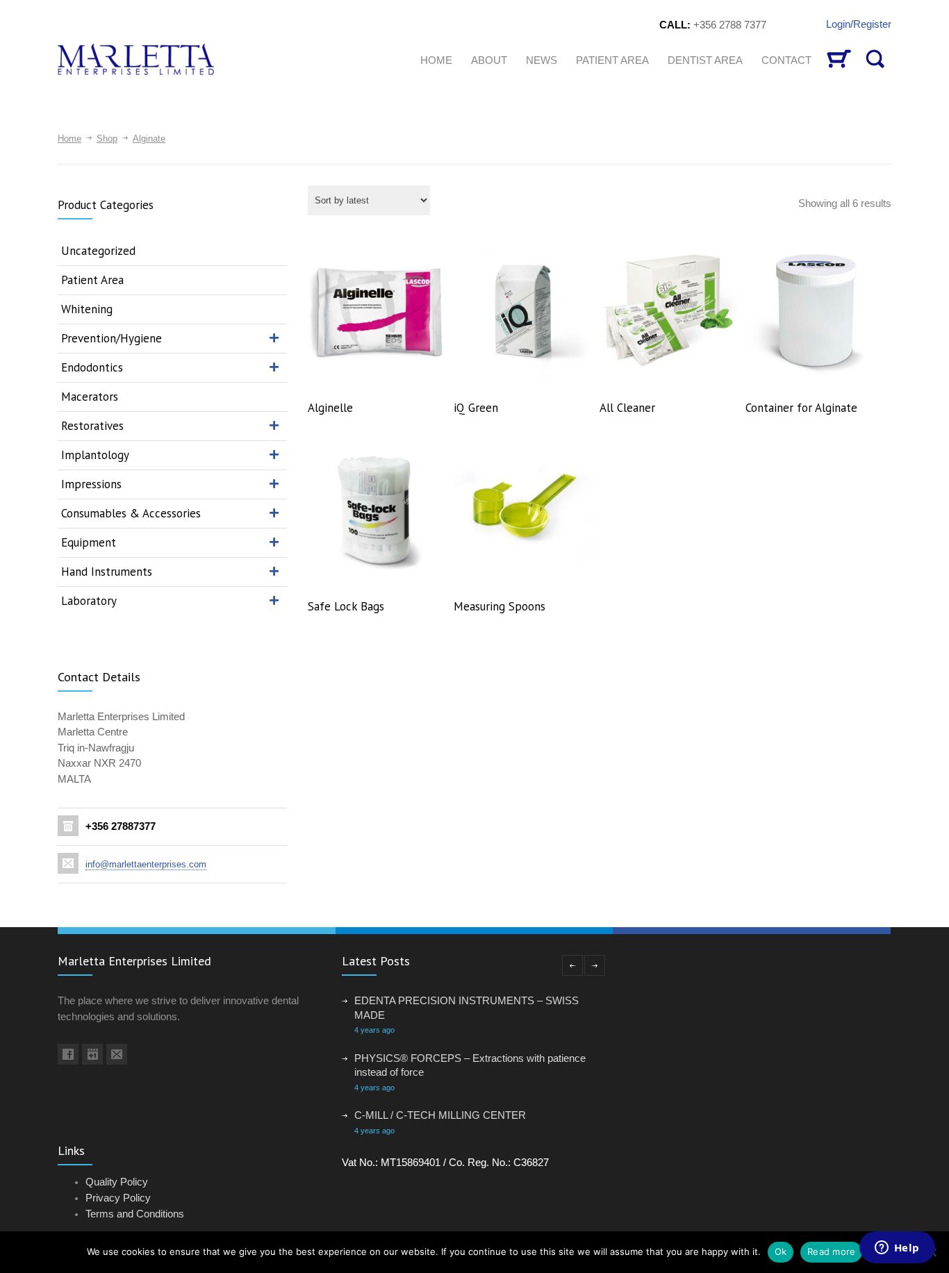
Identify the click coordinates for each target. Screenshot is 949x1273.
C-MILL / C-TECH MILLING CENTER (440, 1115)
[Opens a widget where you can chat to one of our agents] (897, 1248)
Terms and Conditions (134, 1214)
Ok (781, 1251)
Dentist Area (705, 60)
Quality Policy (116, 1182)
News (541, 60)
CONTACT (786, 60)
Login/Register (858, 24)
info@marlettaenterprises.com (145, 864)
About (489, 60)
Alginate (149, 138)
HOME (436, 60)
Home (69, 138)
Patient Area (612, 60)
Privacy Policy (118, 1198)
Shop (107, 138)
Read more (831, 1251)
